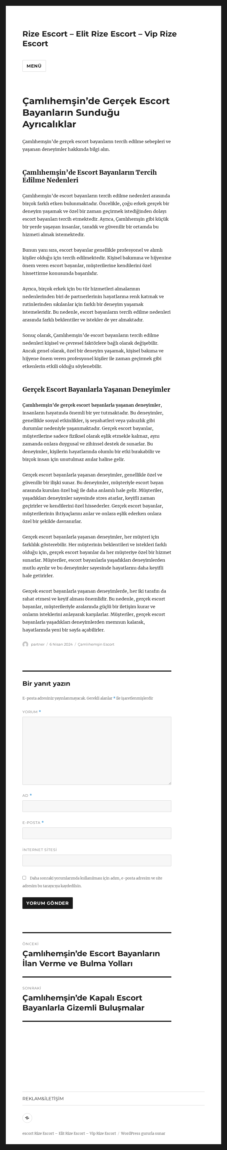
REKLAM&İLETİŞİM (43, 1098)
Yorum (31, 712)
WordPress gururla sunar (143, 1133)
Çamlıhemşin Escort (96, 644)
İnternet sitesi (39, 849)
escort (27, 1133)
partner (38, 644)
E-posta (33, 822)
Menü (34, 66)
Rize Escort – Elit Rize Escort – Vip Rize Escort (75, 1133)
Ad (27, 795)
